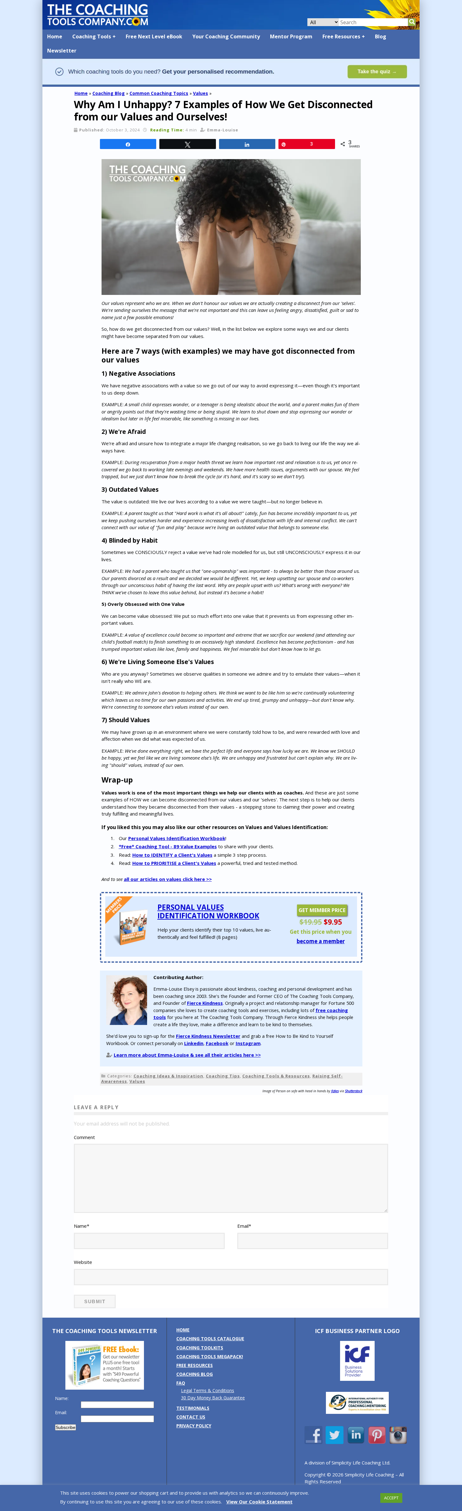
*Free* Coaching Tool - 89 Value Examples (168, 846)
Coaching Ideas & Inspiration (168, 1076)
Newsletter (61, 50)
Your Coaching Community (226, 36)
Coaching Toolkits (199, 1348)
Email (244, 1226)
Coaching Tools (91, 36)
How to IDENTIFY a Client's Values (172, 855)
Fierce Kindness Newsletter (208, 1036)
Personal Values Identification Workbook (176, 838)
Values (200, 93)
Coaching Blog (108, 93)
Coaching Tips (223, 1076)
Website (83, 1262)
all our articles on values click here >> (168, 879)
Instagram (248, 1043)
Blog (380, 36)
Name (81, 1226)
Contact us (190, 1417)
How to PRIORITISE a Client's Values (174, 863)
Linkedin (193, 1043)
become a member (321, 941)
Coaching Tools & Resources (276, 1076)
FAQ (180, 1383)
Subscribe (65, 1427)
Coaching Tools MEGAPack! (209, 1356)
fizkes (335, 1091)
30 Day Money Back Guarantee (213, 1398)
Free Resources (341, 36)
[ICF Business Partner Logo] (357, 1379)
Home (54, 36)
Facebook (217, 1043)
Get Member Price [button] (322, 910)
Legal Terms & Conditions (207, 1390)
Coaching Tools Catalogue (210, 1339)
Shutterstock (353, 1091)
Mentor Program (291, 36)
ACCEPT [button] (391, 1498)
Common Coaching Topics (158, 93)
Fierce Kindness (205, 1003)
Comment (84, 1137)
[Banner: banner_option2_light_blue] (231, 84)
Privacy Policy (193, 1426)
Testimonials (192, 1408)
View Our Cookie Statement (259, 1501)
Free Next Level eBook (154, 36)
